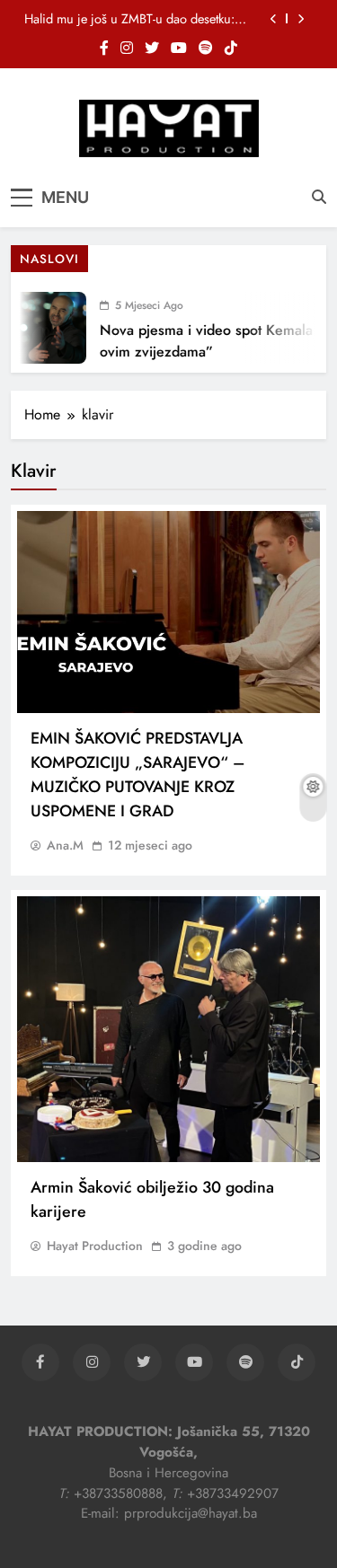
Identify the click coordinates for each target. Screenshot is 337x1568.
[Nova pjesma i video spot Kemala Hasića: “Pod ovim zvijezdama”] (43, 328)
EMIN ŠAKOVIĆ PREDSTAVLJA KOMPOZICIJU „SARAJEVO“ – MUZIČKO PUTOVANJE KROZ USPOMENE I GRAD (138, 775)
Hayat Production (95, 1246)
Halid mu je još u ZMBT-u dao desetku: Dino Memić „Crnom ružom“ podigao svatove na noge (129, 19)
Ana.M (65, 845)
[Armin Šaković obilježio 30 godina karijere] (168, 1029)
